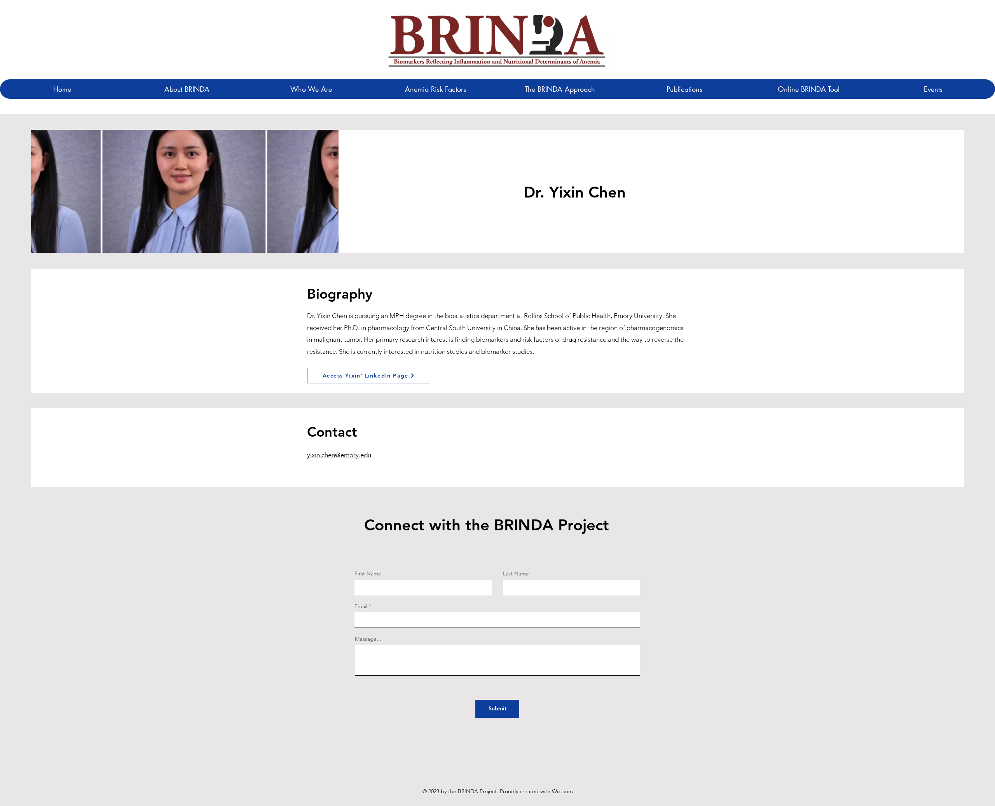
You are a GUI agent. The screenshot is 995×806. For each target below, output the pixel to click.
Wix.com (562, 791)
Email (360, 606)
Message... (368, 639)
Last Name (516, 573)
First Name (367, 573)
